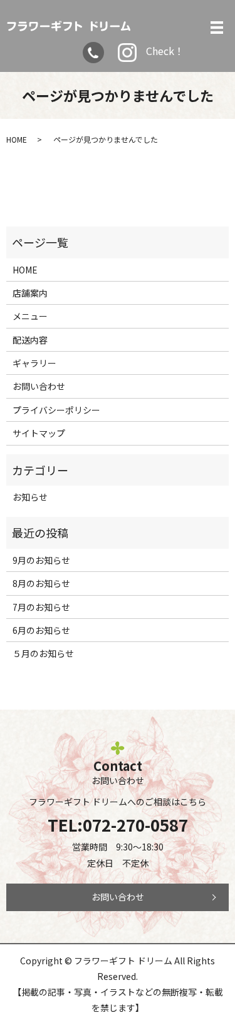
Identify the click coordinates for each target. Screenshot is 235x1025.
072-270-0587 (135, 824)
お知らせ (30, 497)
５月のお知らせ (43, 653)
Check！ (165, 50)
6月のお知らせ (41, 630)
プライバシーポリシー (56, 410)
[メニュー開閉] (217, 27)
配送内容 (30, 340)
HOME (16, 139)
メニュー (30, 316)
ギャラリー (34, 363)
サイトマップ (39, 433)
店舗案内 (30, 293)
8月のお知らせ (41, 583)
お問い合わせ (39, 386)
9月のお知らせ (41, 560)
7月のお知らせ (41, 607)
